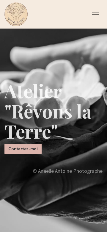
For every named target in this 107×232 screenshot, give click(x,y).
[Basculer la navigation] (95, 14)
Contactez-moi (23, 149)
